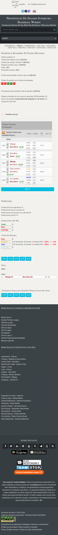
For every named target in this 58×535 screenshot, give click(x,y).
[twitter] (11, 446)
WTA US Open (6, 328)
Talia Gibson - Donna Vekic (11, 411)
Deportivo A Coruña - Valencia (12, 396)
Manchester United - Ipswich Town (13, 364)
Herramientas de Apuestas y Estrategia (15, 524)
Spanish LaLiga (7, 323)
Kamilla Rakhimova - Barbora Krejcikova (16, 401)
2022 (4, 259)
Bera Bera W (28, 277)
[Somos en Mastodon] (29, 11)
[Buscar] (54, 29)
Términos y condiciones (39, 524)
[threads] (46, 446)
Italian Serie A (6, 317)
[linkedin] (17, 446)
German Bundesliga (8, 325)
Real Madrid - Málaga (9, 377)
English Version (12, 530)
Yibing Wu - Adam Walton (10, 403)
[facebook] (5, 446)
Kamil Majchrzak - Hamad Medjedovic (15, 419)
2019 (22, 259)
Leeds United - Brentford (10, 362)
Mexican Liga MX (7, 341)
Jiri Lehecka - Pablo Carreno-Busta (14, 416)
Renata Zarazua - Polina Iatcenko (13, 414)
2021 (10, 259)
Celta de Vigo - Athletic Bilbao (12, 398)
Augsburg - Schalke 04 (9, 380)
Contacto (34, 527)
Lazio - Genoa (6, 369)
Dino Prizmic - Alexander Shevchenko (15, 409)
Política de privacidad (9, 527)
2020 (16, 259)
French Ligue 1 (6, 335)
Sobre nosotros (23, 527)
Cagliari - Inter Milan (8, 372)
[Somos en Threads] (26, 11)
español (22, 4)
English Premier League (10, 320)
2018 (28, 259)
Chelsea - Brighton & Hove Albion (13, 359)
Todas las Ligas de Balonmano (31, 530)
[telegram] (40, 446)
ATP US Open (6, 330)
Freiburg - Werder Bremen (10, 375)
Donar (3, 530)
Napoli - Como (6, 367)
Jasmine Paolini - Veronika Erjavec (14, 406)
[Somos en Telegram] (22, 11)
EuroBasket (5, 333)
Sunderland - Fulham (9, 357)
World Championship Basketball (13, 338)
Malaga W (9, 277)
